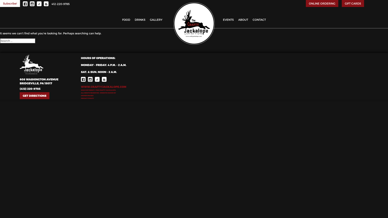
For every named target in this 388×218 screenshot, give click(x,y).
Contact (259, 19)
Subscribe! (10, 3)
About (243, 19)
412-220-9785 (61, 3)
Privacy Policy (87, 98)
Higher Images (87, 95)
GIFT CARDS (353, 3)
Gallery (156, 19)
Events (228, 19)
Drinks (140, 19)
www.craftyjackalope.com (103, 86)
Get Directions (34, 95)
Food (126, 19)
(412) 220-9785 (30, 88)
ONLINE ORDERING (322, 3)
